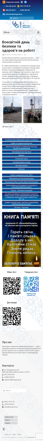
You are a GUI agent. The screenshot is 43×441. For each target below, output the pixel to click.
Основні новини (17, 54)
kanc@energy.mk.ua (11, 407)
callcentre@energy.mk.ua (12, 380)
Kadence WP (31, 437)
